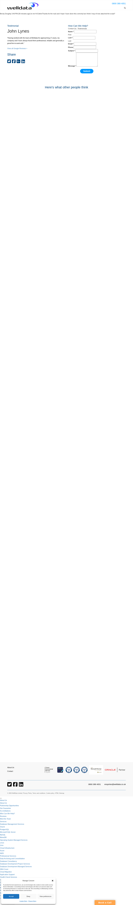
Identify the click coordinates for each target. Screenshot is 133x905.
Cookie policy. (50, 793)
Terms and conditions (39, 793)
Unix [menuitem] (1, 845)
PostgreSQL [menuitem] (4, 829)
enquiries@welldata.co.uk (115, 784)
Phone (70, 47)
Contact (10, 771)
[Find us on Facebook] (15, 786)
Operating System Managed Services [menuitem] (13, 840)
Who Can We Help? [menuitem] (7, 813)
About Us (10, 767)
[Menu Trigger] (1, 798)
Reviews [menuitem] (3, 816)
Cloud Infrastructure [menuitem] (7, 848)
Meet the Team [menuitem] (5, 819)
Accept (11, 896)
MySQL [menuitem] (3, 835)
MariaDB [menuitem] (3, 837)
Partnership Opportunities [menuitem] (9, 805)
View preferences (45, 896)
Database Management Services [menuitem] (12, 824)
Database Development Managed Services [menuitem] (16, 866)
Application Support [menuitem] (7, 874)
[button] (53, 881)
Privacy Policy (32, 901)
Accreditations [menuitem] (5, 811)
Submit (86, 71)
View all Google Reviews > (17, 48)
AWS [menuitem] (2, 853)
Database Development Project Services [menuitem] (15, 864)
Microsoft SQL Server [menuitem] (8, 832)
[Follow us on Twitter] (9, 786)
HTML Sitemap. (60, 793)
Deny (28, 896)
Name (71, 31)
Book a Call (105, 902)
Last (70, 38)
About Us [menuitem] (3, 800)
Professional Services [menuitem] (8, 856)
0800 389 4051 (119, 3)
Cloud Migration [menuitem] (6, 872)
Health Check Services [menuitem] (8, 877)
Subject (71, 51)
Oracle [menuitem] (2, 827)
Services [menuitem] (3, 821)
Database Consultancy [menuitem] (8, 861)
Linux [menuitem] (2, 843)
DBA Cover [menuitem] (4, 869)
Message (72, 66)
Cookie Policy (23, 901)
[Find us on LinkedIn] (21, 786)
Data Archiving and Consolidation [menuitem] (12, 858)
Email (70, 44)
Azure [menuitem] (2, 850)
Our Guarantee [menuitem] (5, 808)
